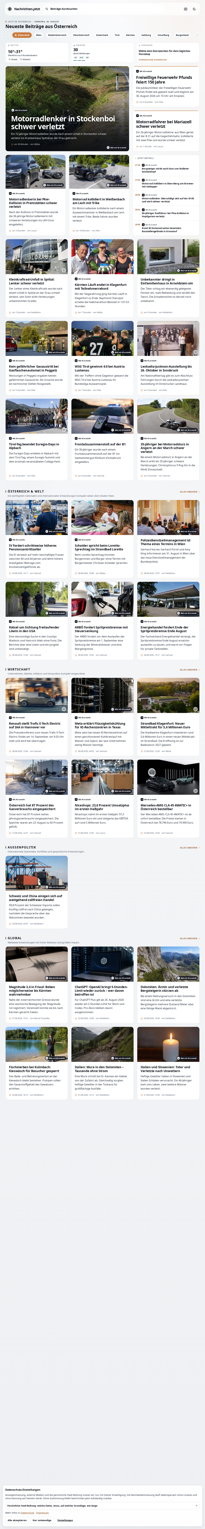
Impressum (42, 1512)
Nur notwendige (42, 1520)
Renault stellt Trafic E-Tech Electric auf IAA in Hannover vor (35, 725)
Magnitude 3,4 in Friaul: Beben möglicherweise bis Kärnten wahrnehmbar (32, 990)
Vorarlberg (163, 35)
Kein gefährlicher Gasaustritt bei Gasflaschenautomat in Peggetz (33, 368)
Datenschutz (27, 1512)
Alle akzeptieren (17, 1520)
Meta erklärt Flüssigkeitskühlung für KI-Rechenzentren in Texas (100, 725)
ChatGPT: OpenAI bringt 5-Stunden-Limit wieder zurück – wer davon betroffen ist (101, 990)
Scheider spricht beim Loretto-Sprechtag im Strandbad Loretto (99, 547)
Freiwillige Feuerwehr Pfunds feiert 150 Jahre (164, 79)
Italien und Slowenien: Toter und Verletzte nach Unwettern (165, 1069)
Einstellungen (65, 1520)
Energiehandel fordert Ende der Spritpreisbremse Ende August (164, 629)
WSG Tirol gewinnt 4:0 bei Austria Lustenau (100, 368)
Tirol (117, 35)
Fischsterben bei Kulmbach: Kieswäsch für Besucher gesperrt (34, 1069)
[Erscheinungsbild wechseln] (194, 9)
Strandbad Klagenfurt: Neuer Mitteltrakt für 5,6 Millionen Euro (165, 725)
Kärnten (130, 35)
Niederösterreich (57, 35)
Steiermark (102, 35)
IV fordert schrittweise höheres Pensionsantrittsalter (33, 547)
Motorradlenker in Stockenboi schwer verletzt (63, 122)
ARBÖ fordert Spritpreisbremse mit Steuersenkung (101, 629)
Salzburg (146, 35)
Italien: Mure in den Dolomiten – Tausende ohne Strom (99, 1069)
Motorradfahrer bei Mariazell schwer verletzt (164, 124)
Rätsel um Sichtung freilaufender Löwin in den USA (34, 629)
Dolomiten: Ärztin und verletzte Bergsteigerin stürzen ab (164, 989)
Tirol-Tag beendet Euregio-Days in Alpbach (34, 446)
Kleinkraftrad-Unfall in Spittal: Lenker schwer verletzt (32, 281)
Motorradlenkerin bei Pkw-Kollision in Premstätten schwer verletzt (33, 203)
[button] (37, 52)
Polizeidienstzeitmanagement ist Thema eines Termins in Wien (165, 542)
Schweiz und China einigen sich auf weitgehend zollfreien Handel (35, 898)
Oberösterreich (81, 35)
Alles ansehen (188, 492)
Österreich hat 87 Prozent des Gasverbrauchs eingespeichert (32, 807)
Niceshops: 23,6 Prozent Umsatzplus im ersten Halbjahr (102, 807)
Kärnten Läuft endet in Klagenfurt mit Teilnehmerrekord (100, 286)
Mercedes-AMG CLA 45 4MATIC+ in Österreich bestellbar (166, 807)
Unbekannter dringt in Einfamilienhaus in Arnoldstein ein (167, 281)
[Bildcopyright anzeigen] (64, 270)
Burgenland (182, 35)
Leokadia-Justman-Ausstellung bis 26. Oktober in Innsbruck (166, 368)
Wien (38, 35)
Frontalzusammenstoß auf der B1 (100, 444)
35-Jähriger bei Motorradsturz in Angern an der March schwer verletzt (165, 448)
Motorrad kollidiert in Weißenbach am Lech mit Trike (99, 201)
